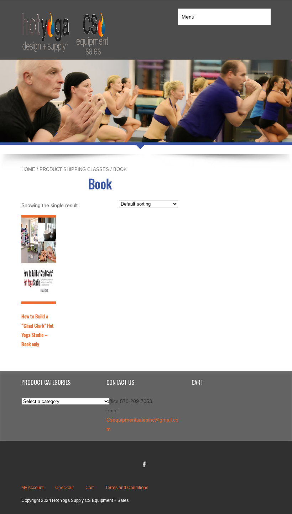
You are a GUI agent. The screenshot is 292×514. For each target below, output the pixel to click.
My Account (32, 487)
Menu (188, 17)
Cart (89, 487)
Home (28, 169)
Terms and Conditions (126, 487)
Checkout (64, 487)
